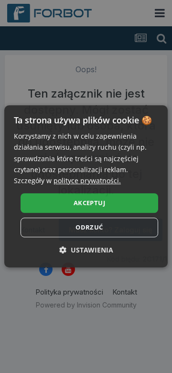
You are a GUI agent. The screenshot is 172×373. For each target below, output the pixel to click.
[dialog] (86, 186)
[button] (86, 250)
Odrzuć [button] (89, 227)
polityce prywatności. (87, 180)
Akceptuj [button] (89, 202)
